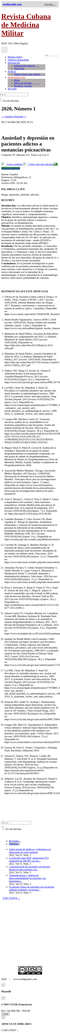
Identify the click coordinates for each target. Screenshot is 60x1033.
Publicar (12, 71)
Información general (27, 65)
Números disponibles (18, 59)
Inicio (17, 80)
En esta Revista (13, 829)
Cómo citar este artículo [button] (40, 164)
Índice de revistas (26, 83)
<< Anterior (7, 116)
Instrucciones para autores (29, 74)
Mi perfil (12, 88)
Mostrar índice (15, 57)
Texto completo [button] (14, 164)
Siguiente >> (20, 116)
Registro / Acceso (23, 86)
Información (14, 62)
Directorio (19, 68)
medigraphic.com (16, 77)
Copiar (5, 1014)
